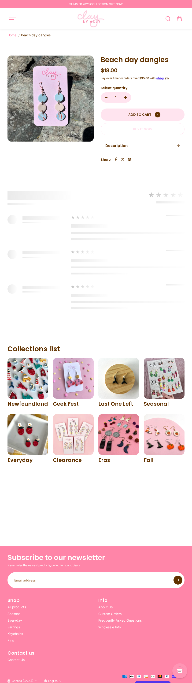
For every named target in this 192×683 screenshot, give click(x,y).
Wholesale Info (109, 627)
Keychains (15, 634)
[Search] (168, 19)
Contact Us (16, 660)
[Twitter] (123, 159)
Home (11, 35)
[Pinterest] (129, 159)
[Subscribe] (178, 580)
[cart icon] (179, 19)
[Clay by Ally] (90, 18)
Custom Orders (110, 614)
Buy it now (142, 129)
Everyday (14, 620)
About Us (105, 607)
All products (16, 607)
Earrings (13, 627)
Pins (10, 640)
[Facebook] (116, 159)
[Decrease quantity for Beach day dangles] (106, 97)
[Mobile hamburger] (12, 19)
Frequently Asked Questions (120, 620)
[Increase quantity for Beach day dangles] (125, 97)
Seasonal (14, 614)
